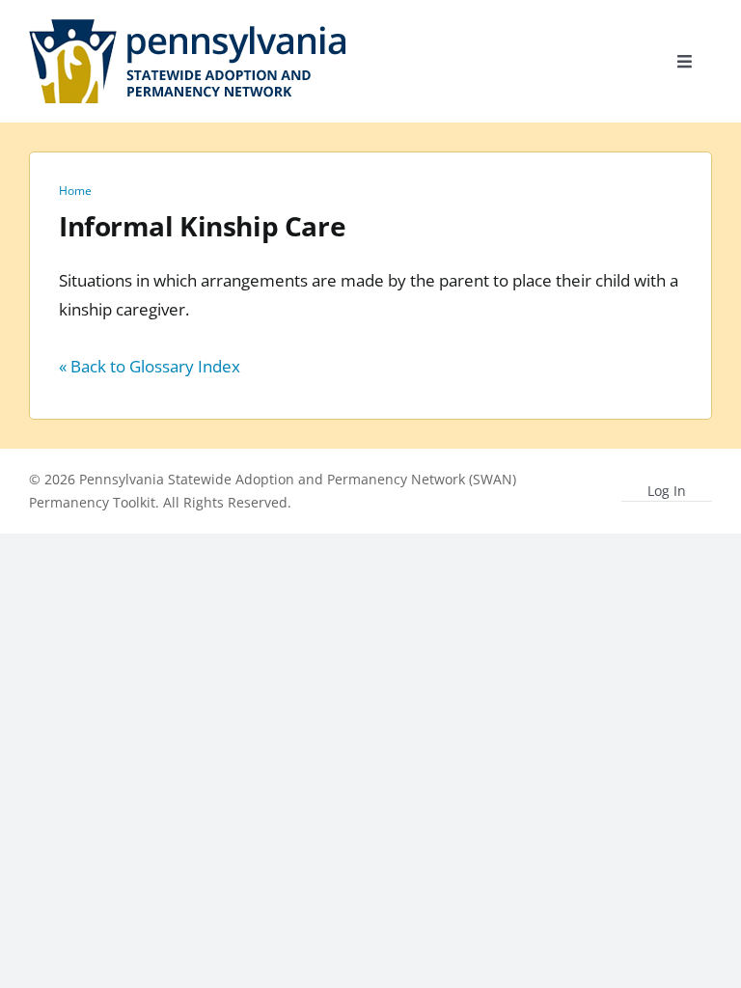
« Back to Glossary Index (149, 366)
